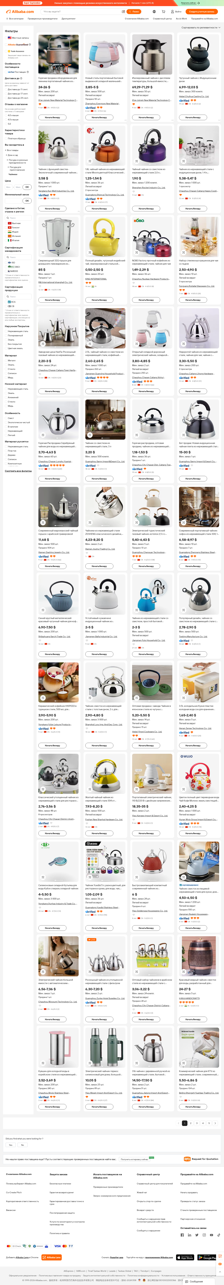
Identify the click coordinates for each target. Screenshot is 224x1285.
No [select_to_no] (22, 1145)
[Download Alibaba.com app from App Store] (185, 1258)
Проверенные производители (108, 1187)
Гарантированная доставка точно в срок (67, 1202)
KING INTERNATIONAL (96, 279)
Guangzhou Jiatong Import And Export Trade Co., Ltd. (150, 1093)
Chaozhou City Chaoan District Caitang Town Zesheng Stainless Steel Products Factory (151, 1005)
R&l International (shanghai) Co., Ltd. (55, 282)
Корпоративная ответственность (22, 1201)
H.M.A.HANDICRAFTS (189, 998)
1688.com (80, 1271)
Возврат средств (145, 1210)
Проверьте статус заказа (192, 1201)
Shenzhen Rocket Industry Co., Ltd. (148, 187)
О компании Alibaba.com (19, 1174)
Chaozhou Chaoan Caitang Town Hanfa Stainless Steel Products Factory (56, 370)
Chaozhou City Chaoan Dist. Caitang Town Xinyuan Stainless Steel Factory (152, 465)
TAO (136, 1271)
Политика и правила (59, 1233)
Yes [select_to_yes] (10, 1145)
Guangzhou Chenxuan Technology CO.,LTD (148, 552)
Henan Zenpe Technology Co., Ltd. (195, 728)
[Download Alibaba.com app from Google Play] (207, 1258)
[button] (123, 11)
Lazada (112, 1271)
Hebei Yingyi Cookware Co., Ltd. (147, 731)
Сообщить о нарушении (148, 1230)
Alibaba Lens (22, 1257)
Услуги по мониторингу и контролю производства (67, 1223)
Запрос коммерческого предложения (111, 1196)
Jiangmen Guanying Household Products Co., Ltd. (104, 373)
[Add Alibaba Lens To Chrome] (51, 1258)
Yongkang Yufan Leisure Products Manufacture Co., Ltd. (54, 724)
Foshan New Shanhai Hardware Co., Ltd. (104, 819)
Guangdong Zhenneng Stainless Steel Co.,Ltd (197, 552)
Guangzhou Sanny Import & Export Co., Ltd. (197, 461)
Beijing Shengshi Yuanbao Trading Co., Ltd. (199, 1093)
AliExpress (68, 1271)
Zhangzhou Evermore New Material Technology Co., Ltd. (101, 103)
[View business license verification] (139, 1280)
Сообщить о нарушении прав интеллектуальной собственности (154, 1220)
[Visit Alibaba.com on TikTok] (219, 1235)
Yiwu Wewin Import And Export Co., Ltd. (103, 1093)
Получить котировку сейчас (135, 1159)
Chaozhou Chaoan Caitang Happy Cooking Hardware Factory (199, 191)
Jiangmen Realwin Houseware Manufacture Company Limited (194, 914)
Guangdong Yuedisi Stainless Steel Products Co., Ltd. (101, 907)
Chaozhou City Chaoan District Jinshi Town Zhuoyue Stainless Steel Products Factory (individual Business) (57, 819)
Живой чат (142, 1192)
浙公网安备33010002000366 (162, 1280)
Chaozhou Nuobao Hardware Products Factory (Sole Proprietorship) (150, 279)
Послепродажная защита (62, 1213)
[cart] (164, 12)
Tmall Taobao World (97, 1271)
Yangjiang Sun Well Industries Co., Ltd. (56, 191)
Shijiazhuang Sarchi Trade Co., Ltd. (54, 636)
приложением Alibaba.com (159, 1257)
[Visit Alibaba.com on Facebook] (182, 1235)
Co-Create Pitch (14, 1192)
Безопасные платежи (60, 1183)
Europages (156, 1271)
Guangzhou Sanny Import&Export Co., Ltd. (105, 461)
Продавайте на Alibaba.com (193, 1183)
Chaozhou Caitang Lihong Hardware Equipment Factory (196, 373)
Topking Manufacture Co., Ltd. (193, 636)
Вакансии (11, 1210)
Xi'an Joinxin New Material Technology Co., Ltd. (58, 100)
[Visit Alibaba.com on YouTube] (211, 1235)
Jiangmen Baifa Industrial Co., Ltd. (101, 636)
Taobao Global (124, 1271)
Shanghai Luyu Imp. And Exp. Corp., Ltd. (103, 724)
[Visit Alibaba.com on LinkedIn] (189, 1235)
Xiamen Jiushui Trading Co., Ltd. (100, 549)
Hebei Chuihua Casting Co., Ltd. (194, 96)
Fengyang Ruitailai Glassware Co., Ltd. (197, 286)
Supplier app (116, 1257)
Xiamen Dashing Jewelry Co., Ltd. (53, 552)
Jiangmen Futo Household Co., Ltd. (148, 640)
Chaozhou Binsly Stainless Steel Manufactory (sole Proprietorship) (54, 1093)
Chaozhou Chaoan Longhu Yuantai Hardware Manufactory (54, 461)
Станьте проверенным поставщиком (198, 1210)
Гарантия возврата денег (62, 1192)
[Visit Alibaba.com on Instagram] (204, 1235)
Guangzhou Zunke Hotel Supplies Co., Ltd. (105, 998)
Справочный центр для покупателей (155, 1183)
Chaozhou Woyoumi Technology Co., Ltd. (57, 1001)
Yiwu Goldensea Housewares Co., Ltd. (150, 911)
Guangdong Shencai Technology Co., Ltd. (104, 195)
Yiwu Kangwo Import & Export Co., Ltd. (150, 815)
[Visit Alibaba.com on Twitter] (197, 1235)
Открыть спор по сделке (149, 1201)
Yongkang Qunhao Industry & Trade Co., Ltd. (57, 903)
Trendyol (144, 1271)
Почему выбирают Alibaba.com (21, 1183)
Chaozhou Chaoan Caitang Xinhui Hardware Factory (148, 377)
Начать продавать (189, 1192)
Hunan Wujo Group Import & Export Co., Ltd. (197, 819)
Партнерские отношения (192, 1219)
